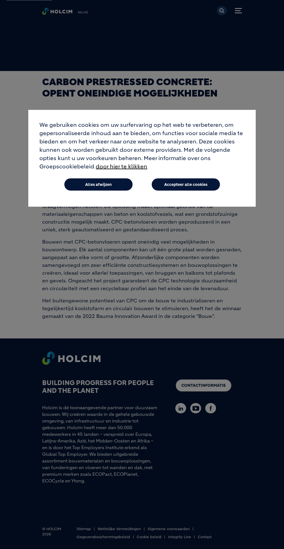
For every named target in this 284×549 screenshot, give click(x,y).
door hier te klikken (121, 166)
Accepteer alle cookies (185, 184)
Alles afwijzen (98, 184)
